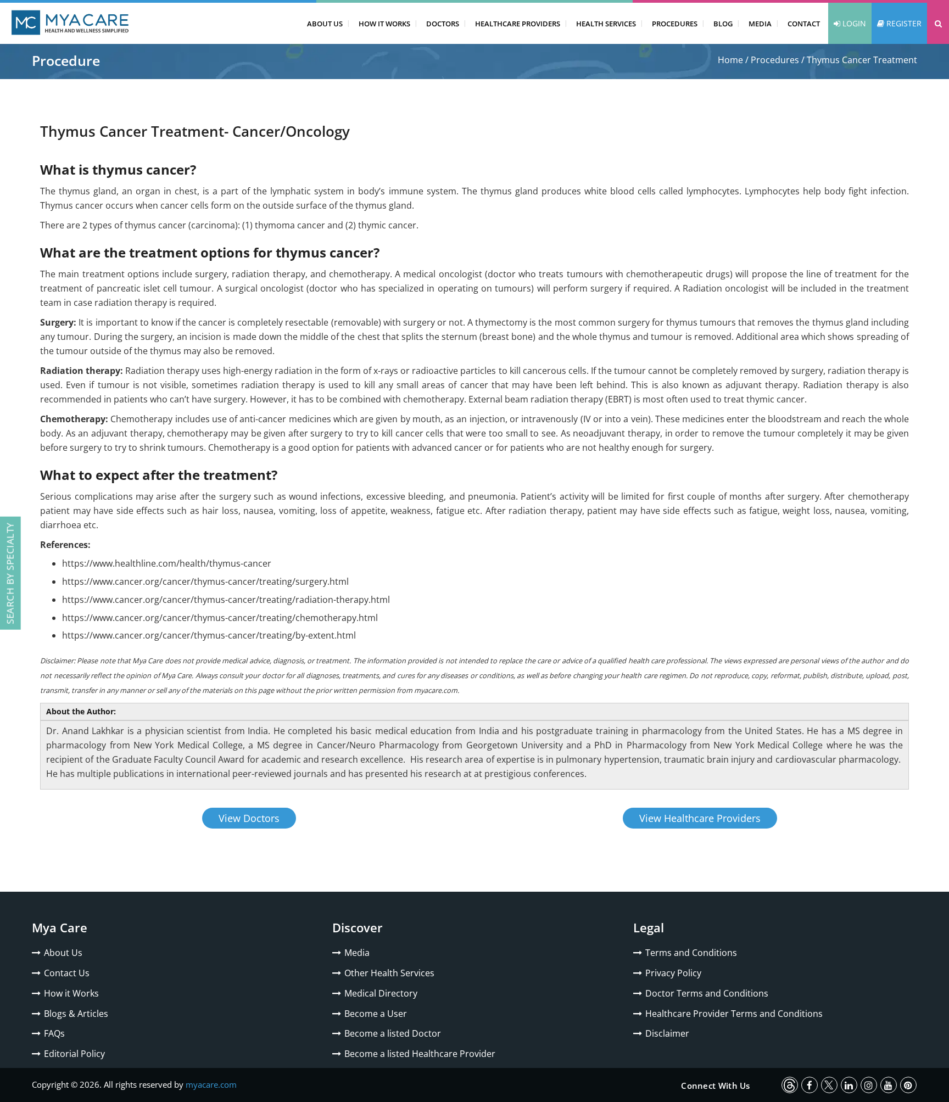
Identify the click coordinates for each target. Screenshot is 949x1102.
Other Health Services (389, 973)
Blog (723, 24)
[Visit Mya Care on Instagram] (869, 1085)
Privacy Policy (673, 973)
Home (730, 60)
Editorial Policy (74, 1054)
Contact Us (67, 973)
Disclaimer (667, 1033)
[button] (938, 23)
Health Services (606, 24)
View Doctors (249, 818)
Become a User (375, 1014)
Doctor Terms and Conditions (706, 993)
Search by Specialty (10, 573)
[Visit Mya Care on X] (829, 1085)
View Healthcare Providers (700, 818)
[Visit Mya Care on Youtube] (888, 1085)
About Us (325, 24)
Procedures (674, 24)
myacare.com (211, 1084)
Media (760, 24)
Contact (804, 24)
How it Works (71, 993)
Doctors (442, 24)
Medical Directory (380, 993)
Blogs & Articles (76, 1014)
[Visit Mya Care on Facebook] (809, 1085)
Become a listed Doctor (392, 1033)
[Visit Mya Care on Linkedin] (849, 1085)
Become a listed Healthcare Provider (419, 1054)
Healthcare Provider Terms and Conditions (734, 1014)
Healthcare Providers (517, 24)
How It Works (384, 24)
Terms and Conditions (691, 953)
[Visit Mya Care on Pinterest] (908, 1085)
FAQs (54, 1033)
